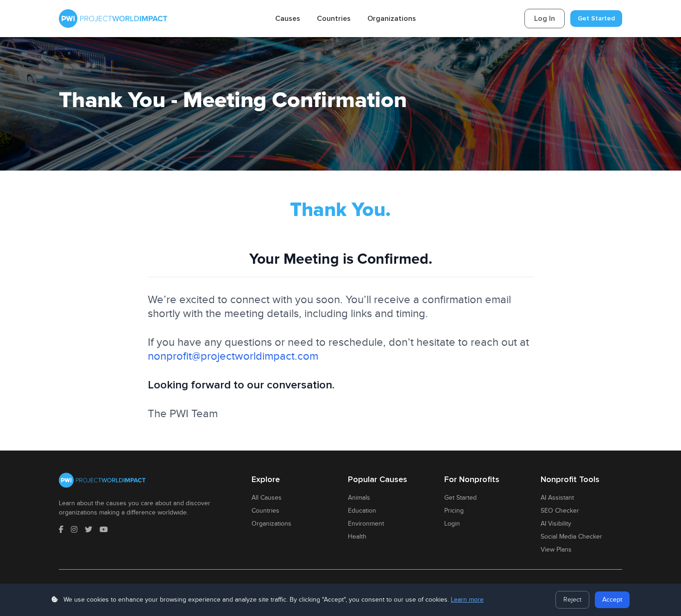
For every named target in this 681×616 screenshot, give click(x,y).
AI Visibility (556, 523)
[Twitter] (88, 530)
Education (362, 510)
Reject (572, 599)
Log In (544, 18)
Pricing (454, 510)
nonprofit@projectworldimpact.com (233, 356)
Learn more (467, 599)
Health (357, 536)
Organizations (391, 18)
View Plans (556, 549)
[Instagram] (74, 530)
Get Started (596, 18)
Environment (366, 523)
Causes (287, 18)
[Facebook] (61, 530)
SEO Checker (560, 510)
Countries (334, 18)
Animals (359, 498)
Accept (612, 599)
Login (452, 523)
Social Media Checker (571, 536)
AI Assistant (557, 498)
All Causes (267, 498)
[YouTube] (104, 530)
